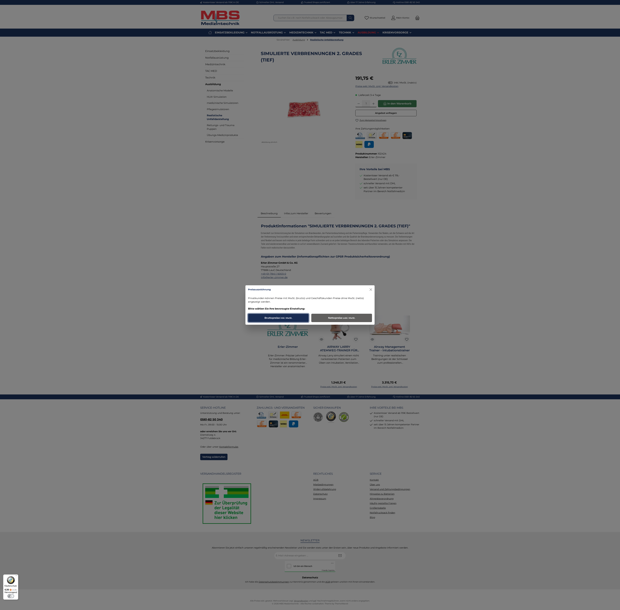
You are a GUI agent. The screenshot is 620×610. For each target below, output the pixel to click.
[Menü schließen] (370, 289)
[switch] (11, 596)
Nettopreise (341, 317)
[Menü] (16, 576)
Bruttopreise (278, 317)
